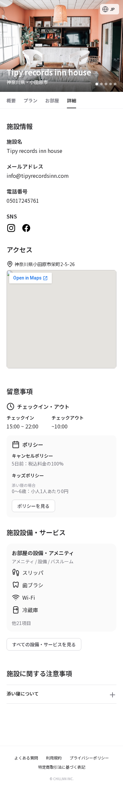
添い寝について (23, 693)
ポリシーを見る (33, 506)
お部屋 (52, 100)
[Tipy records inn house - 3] (106, 84)
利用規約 (54, 757)
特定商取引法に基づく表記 (61, 767)
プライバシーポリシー (89, 757)
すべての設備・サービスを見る (44, 644)
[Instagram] (11, 228)
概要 (11, 100)
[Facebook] (26, 228)
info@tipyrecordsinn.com (38, 175)
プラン (30, 100)
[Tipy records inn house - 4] (110, 84)
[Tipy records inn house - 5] (115, 84)
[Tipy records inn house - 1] (96, 84)
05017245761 (23, 200)
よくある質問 (26, 757)
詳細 (71, 100)
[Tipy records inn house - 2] (101, 84)
